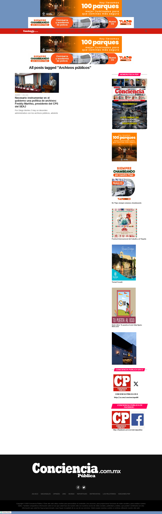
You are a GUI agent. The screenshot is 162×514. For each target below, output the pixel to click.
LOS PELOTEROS (109, 494)
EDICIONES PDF (124, 494)
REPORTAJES (98, 31)
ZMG (79, 31)
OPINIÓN (71, 31)
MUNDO (87, 31)
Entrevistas (112, 31)
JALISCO (49, 31)
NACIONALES (60, 31)
